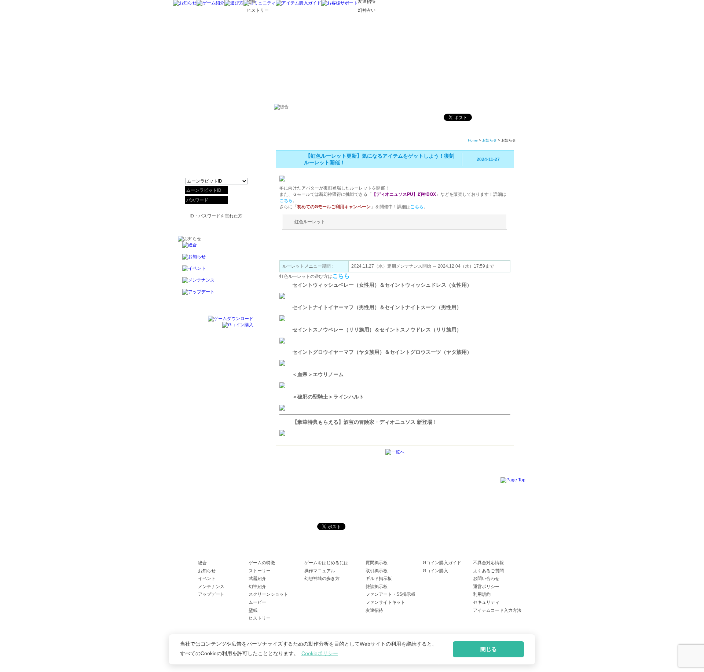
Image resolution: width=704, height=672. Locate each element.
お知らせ (489, 140)
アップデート (211, 594)
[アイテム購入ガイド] (298, 2)
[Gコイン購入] (237, 324)
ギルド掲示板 (379, 578)
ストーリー (260, 570)
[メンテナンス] (215, 283)
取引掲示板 (377, 570)
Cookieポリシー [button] (319, 653)
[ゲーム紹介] (210, 2)
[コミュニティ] (259, 2)
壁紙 (253, 610)
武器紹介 (257, 578)
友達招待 (374, 610)
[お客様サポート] (339, 2)
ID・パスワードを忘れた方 (216, 216)
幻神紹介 (257, 586)
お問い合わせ (486, 578)
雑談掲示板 (377, 586)
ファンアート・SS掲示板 (390, 594)
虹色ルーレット (309, 221)
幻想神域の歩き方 (322, 578)
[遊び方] (233, 2)
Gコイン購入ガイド (442, 562)
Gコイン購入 (435, 570)
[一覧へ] (394, 452)
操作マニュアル (319, 570)
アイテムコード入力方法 (497, 610)
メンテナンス (211, 586)
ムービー (257, 602)
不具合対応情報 (488, 562)
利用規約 (482, 594)
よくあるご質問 (488, 570)
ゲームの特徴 (262, 562)
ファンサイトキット (385, 602)
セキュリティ (486, 602)
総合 (202, 562)
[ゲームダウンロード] (230, 318)
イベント (207, 578)
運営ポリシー (486, 586)
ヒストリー (260, 618)
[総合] (215, 248)
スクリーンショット (268, 594)
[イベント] (215, 271)
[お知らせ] (185, 2)
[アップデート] (215, 295)
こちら (286, 200)
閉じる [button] (488, 649)
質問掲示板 (377, 562)
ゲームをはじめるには (326, 562)
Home (473, 140)
